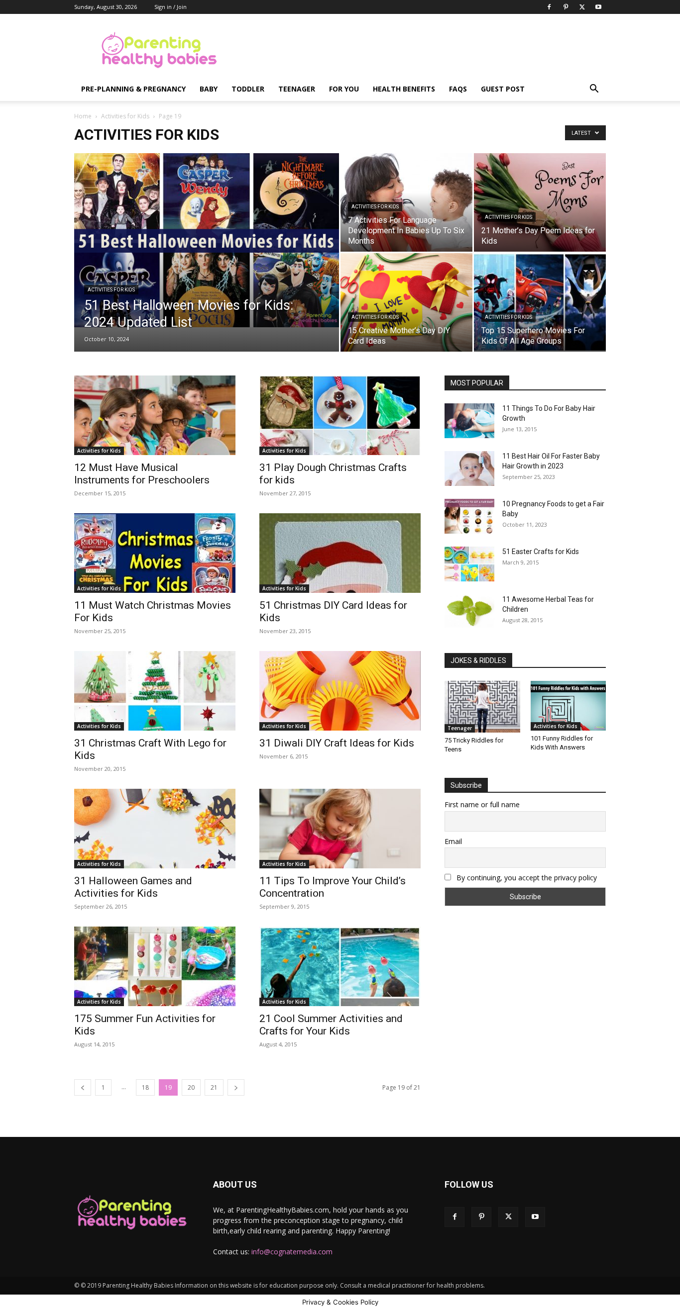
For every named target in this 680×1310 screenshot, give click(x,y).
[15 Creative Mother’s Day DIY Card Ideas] (406, 302)
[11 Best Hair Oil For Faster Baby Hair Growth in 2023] (469, 468)
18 (145, 1087)
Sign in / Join (170, 6)
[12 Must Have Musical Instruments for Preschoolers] (154, 415)
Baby (209, 89)
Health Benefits (404, 89)
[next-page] (235, 1087)
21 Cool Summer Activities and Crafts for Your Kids (331, 1025)
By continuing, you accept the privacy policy (525, 877)
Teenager (296, 89)
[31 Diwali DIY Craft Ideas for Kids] (340, 691)
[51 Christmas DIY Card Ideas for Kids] (340, 553)
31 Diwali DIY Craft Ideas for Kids (336, 743)
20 (191, 1087)
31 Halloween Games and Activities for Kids (133, 887)
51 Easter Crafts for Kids (540, 552)
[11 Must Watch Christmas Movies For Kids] (154, 553)
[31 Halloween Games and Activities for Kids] (154, 828)
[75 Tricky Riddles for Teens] (482, 707)
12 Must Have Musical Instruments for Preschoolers (142, 474)
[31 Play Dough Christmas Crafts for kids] (340, 415)
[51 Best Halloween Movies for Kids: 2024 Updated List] (206, 240)
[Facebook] (549, 7)
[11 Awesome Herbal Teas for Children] (469, 611)
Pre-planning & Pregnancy (133, 89)
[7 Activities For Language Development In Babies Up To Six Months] (406, 202)
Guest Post (503, 89)
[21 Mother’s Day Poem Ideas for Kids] (540, 202)
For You (344, 89)
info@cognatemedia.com (292, 1251)
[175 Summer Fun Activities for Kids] (154, 966)
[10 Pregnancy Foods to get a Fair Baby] (469, 516)
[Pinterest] (565, 7)
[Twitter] (581, 7)
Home (83, 116)
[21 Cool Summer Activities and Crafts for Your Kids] (340, 966)
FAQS (458, 89)
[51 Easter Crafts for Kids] (469, 564)
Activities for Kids (125, 116)
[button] (594, 89)
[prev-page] (82, 1087)
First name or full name (482, 804)
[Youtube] (598, 7)
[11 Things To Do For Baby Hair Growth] (469, 420)
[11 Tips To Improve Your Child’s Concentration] (340, 828)
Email (453, 841)
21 (214, 1087)
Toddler (247, 89)
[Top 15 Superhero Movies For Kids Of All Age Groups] (540, 302)
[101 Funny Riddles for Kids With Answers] (568, 706)
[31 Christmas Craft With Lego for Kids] (154, 691)
